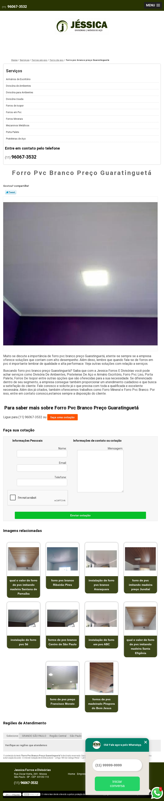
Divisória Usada (14, 99)
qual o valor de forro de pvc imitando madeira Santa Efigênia (140, 646)
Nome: (62, 448)
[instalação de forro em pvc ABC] (101, 618)
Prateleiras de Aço (16, 138)
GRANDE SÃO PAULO (34, 735)
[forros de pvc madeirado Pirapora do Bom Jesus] (101, 677)
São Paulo (76, 735)
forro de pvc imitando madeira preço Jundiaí (140, 585)
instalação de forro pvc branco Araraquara (101, 585)
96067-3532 (17, 6)
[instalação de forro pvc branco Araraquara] (101, 559)
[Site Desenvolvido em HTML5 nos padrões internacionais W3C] (31, 794)
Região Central (58, 735)
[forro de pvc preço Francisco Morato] (62, 677)
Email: (63, 462)
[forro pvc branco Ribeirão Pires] (62, 559)
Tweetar (10, 192)
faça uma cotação (62, 417)
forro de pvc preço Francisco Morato (62, 701)
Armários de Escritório (18, 79)
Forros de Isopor (15, 105)
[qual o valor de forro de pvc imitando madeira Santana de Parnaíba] (23, 559)
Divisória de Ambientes (18, 85)
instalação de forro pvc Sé (23, 642)
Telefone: (60, 477)
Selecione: (12, 735)
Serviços (14, 71)
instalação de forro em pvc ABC (101, 642)
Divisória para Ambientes (19, 92)
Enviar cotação (80, 515)
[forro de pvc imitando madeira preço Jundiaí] (140, 559)
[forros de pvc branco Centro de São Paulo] (62, 618)
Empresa (82, 773)
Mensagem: (116, 448)
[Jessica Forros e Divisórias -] (82, 24)
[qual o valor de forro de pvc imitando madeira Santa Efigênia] (140, 618)
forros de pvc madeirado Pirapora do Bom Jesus (101, 704)
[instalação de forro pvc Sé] (23, 618)
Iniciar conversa (117, 784)
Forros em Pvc (13, 112)
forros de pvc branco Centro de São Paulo (62, 642)
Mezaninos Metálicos (17, 125)
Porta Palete (12, 132)
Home (71, 773)
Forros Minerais (14, 119)
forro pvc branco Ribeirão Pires (62, 582)
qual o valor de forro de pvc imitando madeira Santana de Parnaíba (23, 587)
